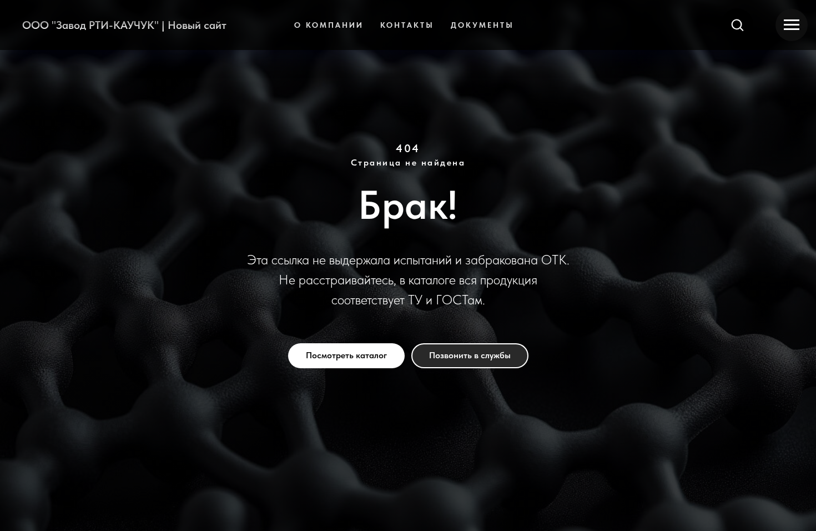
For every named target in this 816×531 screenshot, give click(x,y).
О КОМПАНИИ (329, 25)
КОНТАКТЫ (407, 25)
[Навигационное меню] (791, 25)
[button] (737, 24)
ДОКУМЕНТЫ (482, 25)
